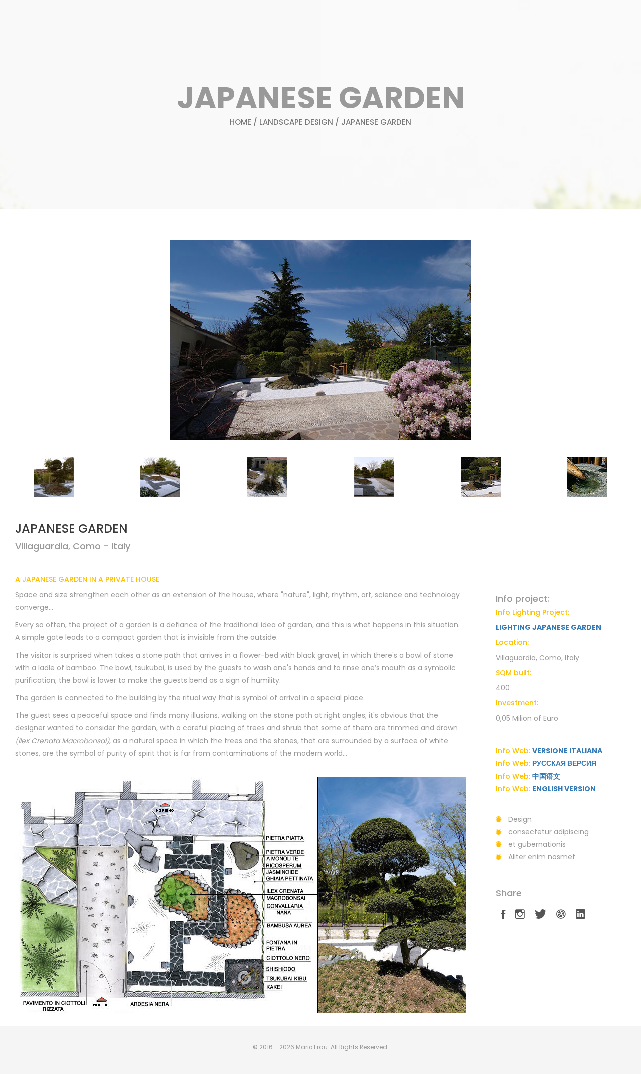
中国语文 (546, 776)
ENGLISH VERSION (564, 789)
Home (240, 122)
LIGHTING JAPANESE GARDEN (548, 627)
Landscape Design (296, 122)
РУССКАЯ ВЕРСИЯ (564, 763)
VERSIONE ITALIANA (567, 751)
